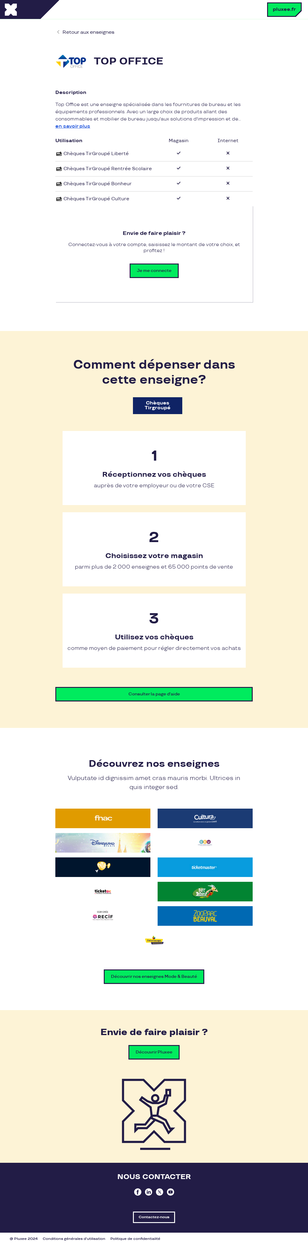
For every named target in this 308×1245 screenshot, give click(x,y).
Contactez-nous (154, 1217)
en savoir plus (72, 126)
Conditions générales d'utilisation (74, 1239)
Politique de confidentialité (135, 1239)
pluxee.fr (284, 9)
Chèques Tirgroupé (158, 405)
